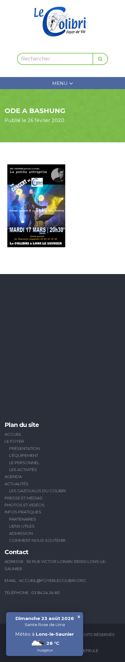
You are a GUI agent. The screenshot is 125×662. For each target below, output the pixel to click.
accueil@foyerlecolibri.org (52, 580)
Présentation (24, 448)
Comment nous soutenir (37, 540)
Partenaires (22, 519)
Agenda (13, 476)
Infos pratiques (23, 511)
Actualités (17, 483)
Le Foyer (14, 441)
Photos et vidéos (25, 504)
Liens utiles (22, 526)
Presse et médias (23, 498)
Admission (21, 533)
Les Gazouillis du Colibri (37, 490)
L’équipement (23, 455)
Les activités (23, 469)
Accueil (13, 434)
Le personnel (24, 462)
